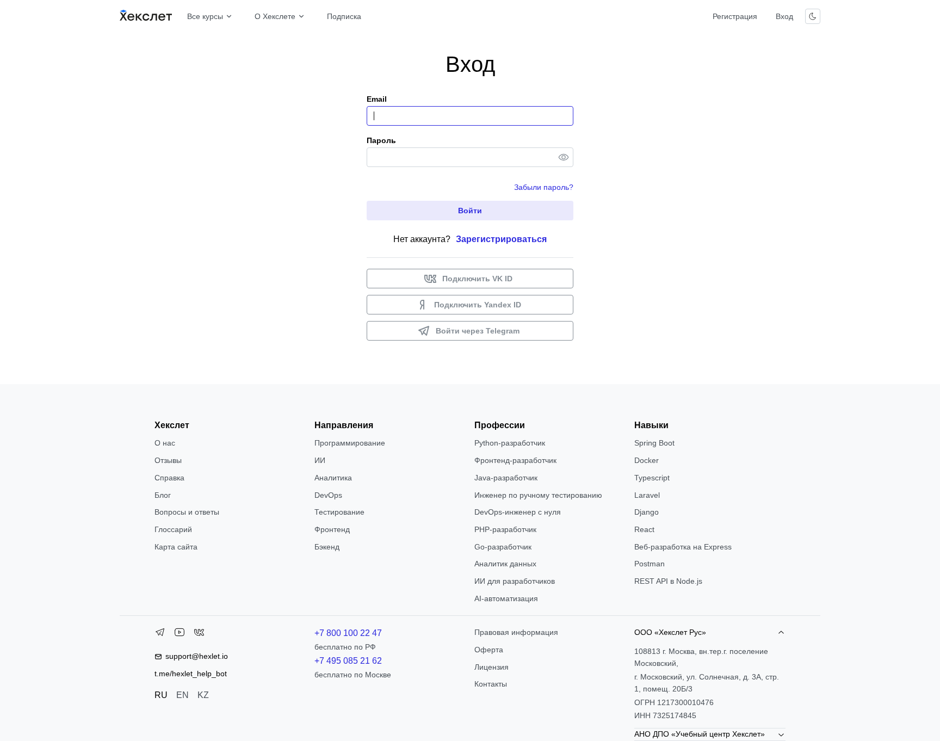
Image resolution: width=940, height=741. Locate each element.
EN (182, 695)
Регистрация (735, 16)
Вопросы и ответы (186, 512)
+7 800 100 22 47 (348, 633)
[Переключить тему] (812, 16)
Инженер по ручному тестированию (538, 495)
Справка (169, 477)
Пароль (381, 140)
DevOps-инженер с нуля (517, 512)
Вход (784, 16)
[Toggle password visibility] (563, 157)
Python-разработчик (509, 443)
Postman (649, 563)
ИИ (319, 460)
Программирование (349, 443)
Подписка (344, 16)
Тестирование (339, 512)
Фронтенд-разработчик (515, 460)
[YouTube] (179, 634)
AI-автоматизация (506, 598)
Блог (162, 495)
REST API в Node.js (668, 581)
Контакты (490, 684)
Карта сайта (175, 546)
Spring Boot (654, 443)
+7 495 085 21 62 (348, 660)
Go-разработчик (502, 546)
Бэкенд (326, 546)
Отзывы (168, 460)
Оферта (488, 649)
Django (646, 512)
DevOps (328, 495)
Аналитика (333, 477)
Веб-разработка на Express (683, 546)
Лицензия (491, 667)
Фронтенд (332, 529)
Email (377, 99)
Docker (646, 460)
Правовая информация (516, 632)
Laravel (647, 495)
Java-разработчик (505, 477)
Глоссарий (173, 529)
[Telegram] (159, 634)
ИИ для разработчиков (514, 581)
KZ (203, 695)
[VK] (199, 634)
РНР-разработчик (505, 529)
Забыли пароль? (543, 187)
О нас (164, 443)
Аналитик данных (505, 563)
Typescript (652, 477)
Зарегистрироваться (501, 239)
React (644, 529)
